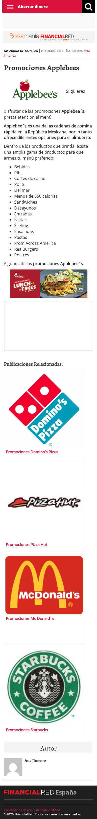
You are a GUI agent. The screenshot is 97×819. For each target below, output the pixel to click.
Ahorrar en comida (21, 50)
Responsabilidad (48, 810)
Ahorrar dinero (33, 6)
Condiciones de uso (18, 810)
